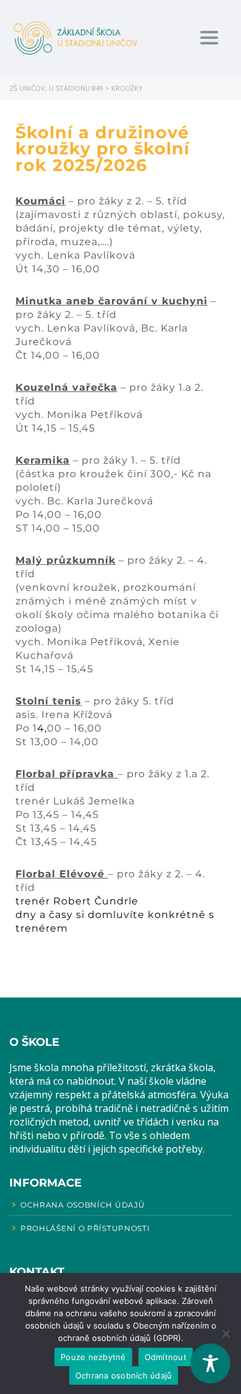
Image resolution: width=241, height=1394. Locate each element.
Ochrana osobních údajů (123, 1375)
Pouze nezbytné (93, 1357)
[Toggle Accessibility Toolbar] (210, 1363)
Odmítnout (166, 1357)
